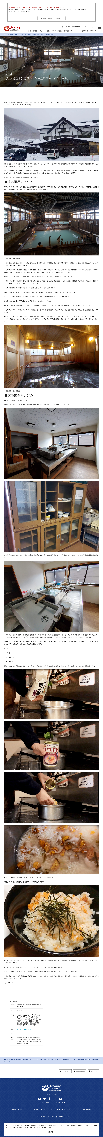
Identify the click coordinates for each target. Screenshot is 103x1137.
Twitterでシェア (66, 1071)
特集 (29, 31)
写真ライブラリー (16, 1110)
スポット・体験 (44, 31)
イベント (77, 31)
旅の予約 (85, 31)
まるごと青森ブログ (15, 34)
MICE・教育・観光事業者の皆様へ (39, 1130)
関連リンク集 (70, 1130)
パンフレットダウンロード (63, 1110)
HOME (6, 34)
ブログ (35, 31)
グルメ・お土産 (57, 31)
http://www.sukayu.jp (24, 1029)
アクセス (93, 31)
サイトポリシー (58, 1130)
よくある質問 (87, 1110)
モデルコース (68, 31)
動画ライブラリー (39, 1110)
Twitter (44, 1098)
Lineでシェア (94, 1071)
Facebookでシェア (80, 1071)
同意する (50, 1132)
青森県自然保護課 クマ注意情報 (50, 18)
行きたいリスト (64, 1116)
